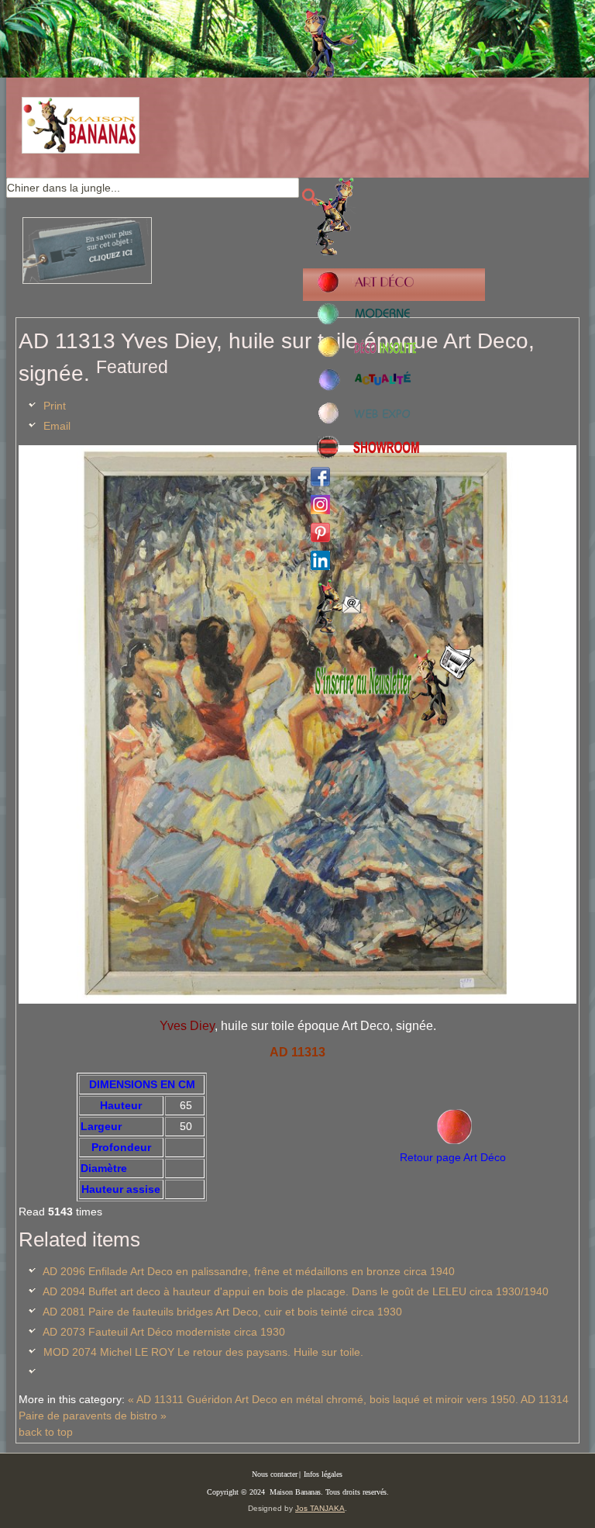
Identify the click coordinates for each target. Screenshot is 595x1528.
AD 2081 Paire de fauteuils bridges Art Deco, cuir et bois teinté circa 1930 (222, 1311)
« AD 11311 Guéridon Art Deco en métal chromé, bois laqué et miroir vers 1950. (323, 1399)
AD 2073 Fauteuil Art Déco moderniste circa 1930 (164, 1332)
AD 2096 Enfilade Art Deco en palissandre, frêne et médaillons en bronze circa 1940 (249, 1271)
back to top (46, 1432)
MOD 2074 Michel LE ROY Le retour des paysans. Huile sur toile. (203, 1352)
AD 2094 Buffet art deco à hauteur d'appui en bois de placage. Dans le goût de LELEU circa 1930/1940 (296, 1291)
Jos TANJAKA (320, 1508)
